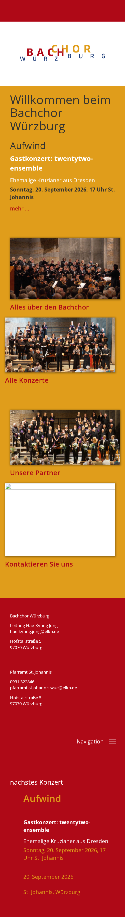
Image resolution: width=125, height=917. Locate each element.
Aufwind (28, 145)
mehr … (19, 208)
